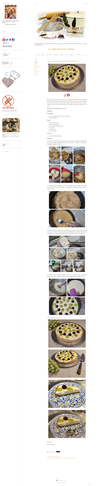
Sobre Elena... (79, 54)
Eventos (61, 54)
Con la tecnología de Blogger (62, 480)
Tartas (35, 73)
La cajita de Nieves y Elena (61, 48)
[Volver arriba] (89, 483)
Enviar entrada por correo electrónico (56, 456)
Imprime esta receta (52, 452)
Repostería (36, 68)
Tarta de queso (36, 71)
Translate (10, 63)
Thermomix (36, 74)
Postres (35, 65)
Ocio (66, 54)
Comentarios (6, 55)
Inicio (39, 54)
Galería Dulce (56, 54)
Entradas (5, 54)
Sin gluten (36, 70)
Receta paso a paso (37, 67)
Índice (43, 54)
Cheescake (36, 63)
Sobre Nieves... (71, 54)
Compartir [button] (36, 59)
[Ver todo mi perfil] (10, 18)
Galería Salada (48, 54)
